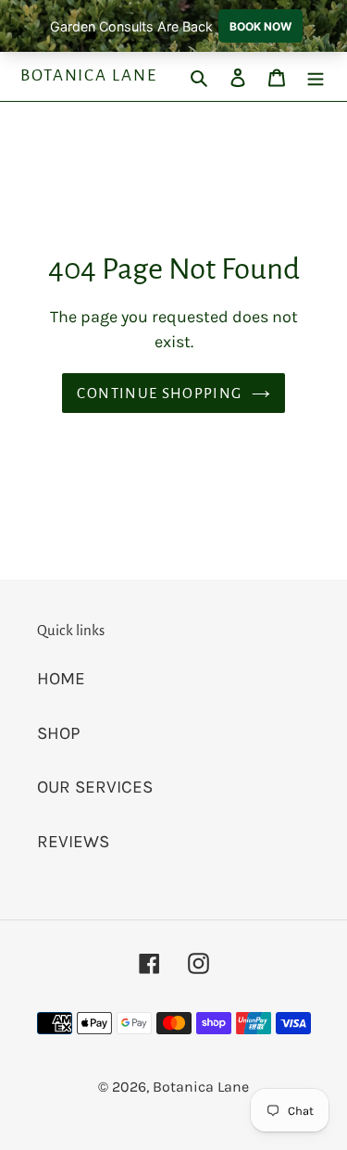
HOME (61, 679)
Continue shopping (159, 393)
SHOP (59, 733)
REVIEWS (73, 841)
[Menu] (315, 76)
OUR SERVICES (95, 787)
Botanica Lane (88, 75)
